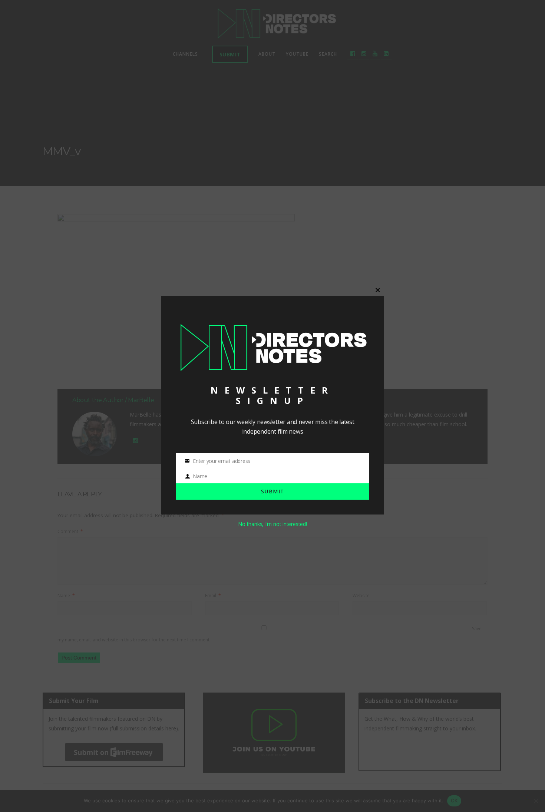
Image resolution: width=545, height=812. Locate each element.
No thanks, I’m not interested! (272, 523)
